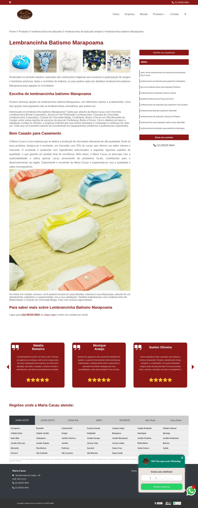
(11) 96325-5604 (181, 2)
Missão (144, 14)
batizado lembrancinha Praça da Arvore (157, 99)
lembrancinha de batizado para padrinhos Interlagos (162, 128)
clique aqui (50, 314)
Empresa (130, 14)
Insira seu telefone (161, 471)
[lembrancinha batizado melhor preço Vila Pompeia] (94, 61)
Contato (174, 14)
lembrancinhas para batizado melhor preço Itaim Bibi (162, 122)
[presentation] (3, 379)
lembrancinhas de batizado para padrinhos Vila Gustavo (164, 105)
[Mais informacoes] (185, 14)
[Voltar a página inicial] (24, 14)
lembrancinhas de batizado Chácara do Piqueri (160, 116)
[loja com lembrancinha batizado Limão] (118, 61)
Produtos (158, 14)
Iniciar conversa (162, 486)
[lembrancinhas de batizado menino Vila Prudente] (69, 61)
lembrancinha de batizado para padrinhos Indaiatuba (162, 81)
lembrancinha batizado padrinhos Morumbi (158, 111)
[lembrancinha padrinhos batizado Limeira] (20, 61)
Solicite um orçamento (164, 52)
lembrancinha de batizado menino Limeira (158, 93)
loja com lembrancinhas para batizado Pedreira (160, 87)
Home (116, 14)
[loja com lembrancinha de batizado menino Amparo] (45, 61)
